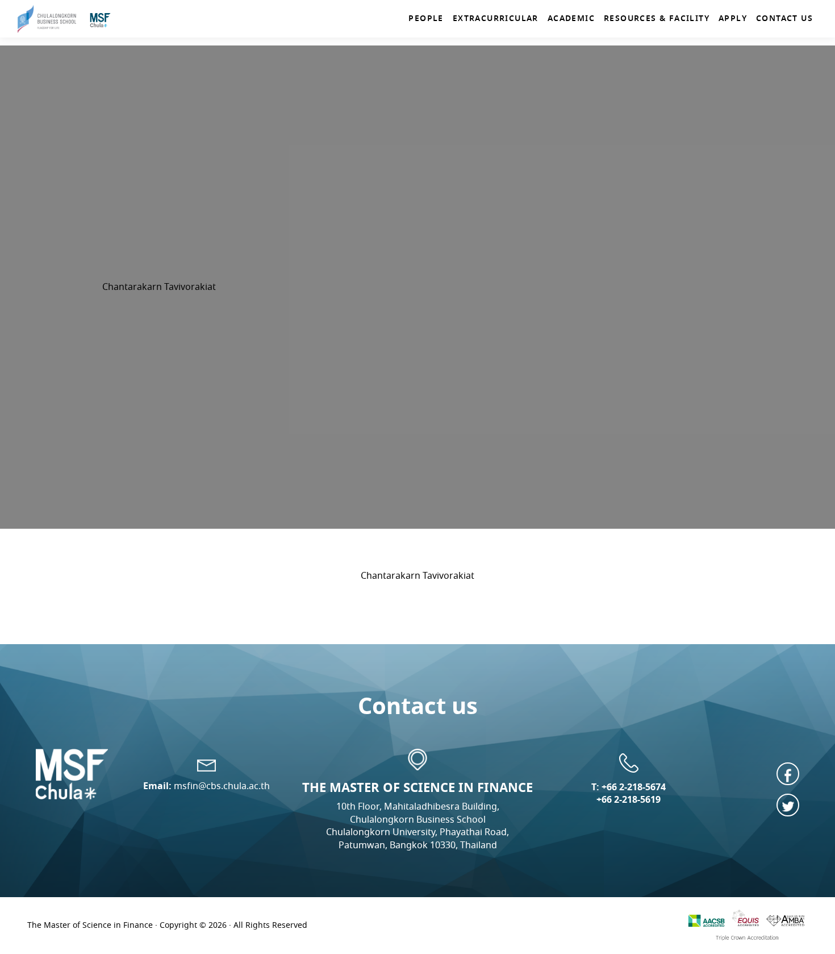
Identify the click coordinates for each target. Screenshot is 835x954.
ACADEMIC (571, 18)
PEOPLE (425, 18)
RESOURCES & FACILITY (656, 18)
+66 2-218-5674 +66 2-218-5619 (631, 793)
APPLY (733, 18)
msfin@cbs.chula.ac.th (222, 786)
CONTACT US (784, 18)
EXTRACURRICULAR (495, 18)
